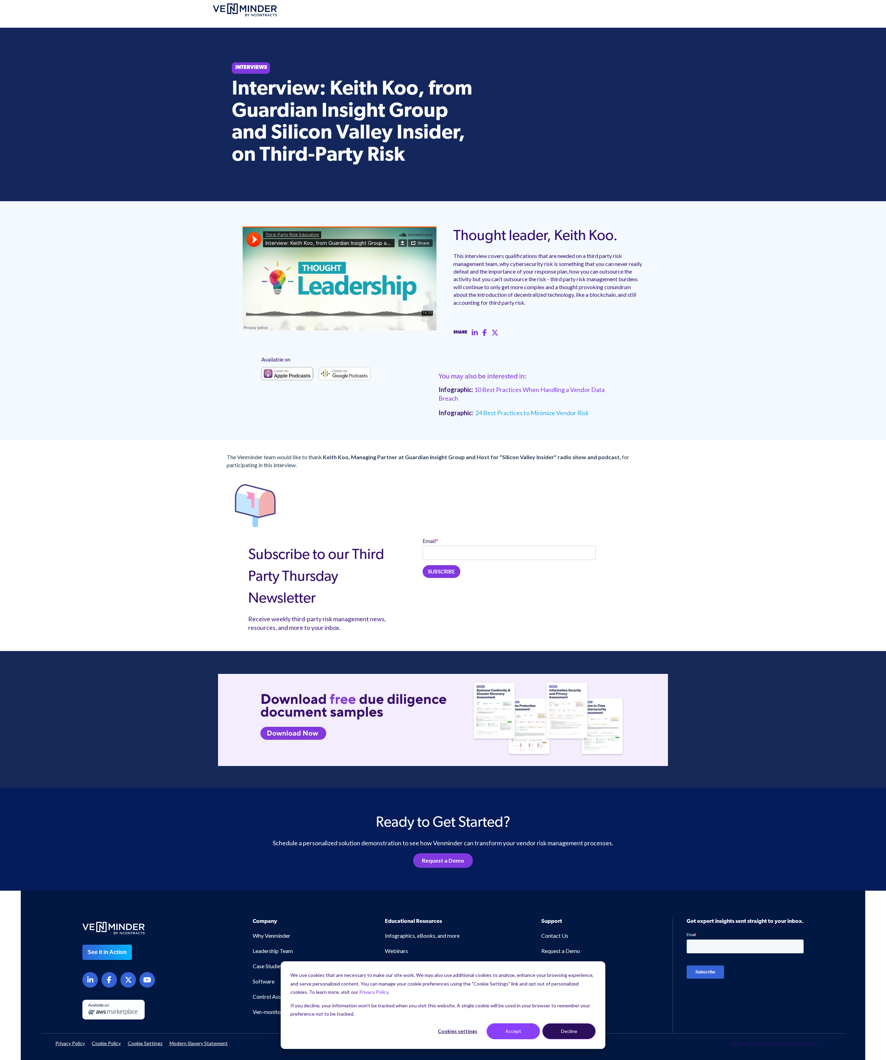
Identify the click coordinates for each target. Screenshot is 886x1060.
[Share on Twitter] (494, 332)
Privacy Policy (373, 992)
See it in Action (107, 952)
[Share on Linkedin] (475, 332)
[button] (834, 992)
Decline (569, 1031)
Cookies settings (457, 1031)
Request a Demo (443, 860)
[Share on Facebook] (484, 332)
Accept (513, 1031)
